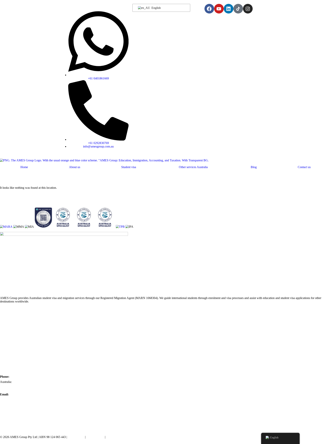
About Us (6, 318)
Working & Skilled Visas (15, 349)
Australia (5, 328)
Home (24, 167)
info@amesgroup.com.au (15, 399)
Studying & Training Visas (16, 344)
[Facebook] (209, 8)
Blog (254, 167)
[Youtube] (219, 8)
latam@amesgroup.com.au (16, 404)
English (156, 7)
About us (74, 167)
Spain (3, 339)
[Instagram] (248, 8)
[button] (129, 167)
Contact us (304, 167)
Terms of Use (76, 437)
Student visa (128, 167)
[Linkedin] (228, 8)
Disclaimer (112, 437)
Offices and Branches (13, 323)
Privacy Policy (95, 437)
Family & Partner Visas (14, 354)
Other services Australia (193, 167)
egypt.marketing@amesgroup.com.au (22, 425)
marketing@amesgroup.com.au (19, 410)
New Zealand (8, 334)
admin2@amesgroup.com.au (17, 415)
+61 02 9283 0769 (11, 387)
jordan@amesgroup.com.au (17, 420)
